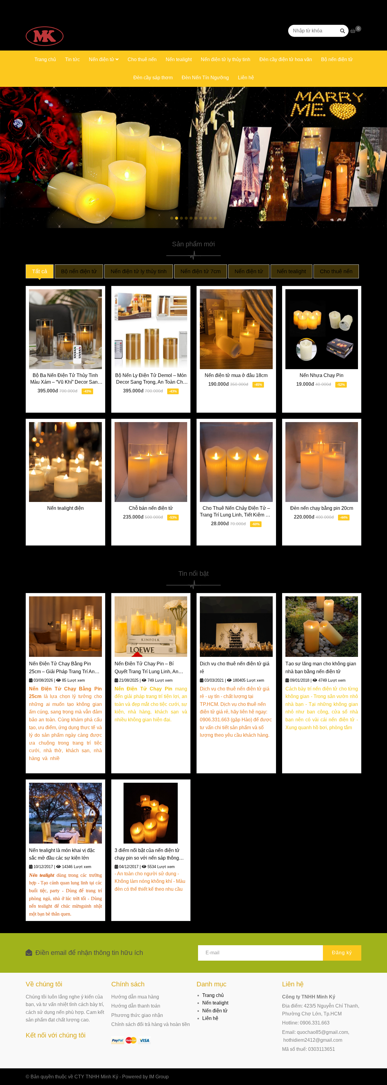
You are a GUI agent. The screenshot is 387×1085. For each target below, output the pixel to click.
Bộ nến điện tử (337, 59)
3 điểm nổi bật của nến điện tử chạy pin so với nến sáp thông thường (147, 855)
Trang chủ (45, 59)
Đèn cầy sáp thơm (153, 77)
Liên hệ (246, 77)
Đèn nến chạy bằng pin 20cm (321, 508)
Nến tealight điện (65, 508)
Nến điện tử (102, 59)
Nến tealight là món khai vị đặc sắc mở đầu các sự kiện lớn (62, 854)
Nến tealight (179, 59)
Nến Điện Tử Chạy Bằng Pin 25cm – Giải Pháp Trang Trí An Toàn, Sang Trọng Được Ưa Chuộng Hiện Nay (62, 668)
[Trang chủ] (44, 31)
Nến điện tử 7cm (200, 271)
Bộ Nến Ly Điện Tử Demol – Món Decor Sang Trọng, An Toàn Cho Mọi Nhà (151, 379)
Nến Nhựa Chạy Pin (321, 375)
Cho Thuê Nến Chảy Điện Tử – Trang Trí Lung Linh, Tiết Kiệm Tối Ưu (236, 512)
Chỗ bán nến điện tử (151, 508)
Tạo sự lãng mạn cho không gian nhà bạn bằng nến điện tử (320, 667)
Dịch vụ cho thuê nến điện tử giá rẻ (234, 667)
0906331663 (98, 5)
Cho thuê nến (142, 59)
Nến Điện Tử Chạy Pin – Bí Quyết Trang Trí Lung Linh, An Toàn (146, 668)
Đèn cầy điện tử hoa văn (285, 59)
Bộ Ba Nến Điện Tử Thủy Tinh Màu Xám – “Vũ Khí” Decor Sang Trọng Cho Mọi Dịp (65, 379)
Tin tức (72, 59)
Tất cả (39, 271)
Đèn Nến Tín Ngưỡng (205, 77)
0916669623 (65, 5)
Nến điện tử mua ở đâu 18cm (236, 375)
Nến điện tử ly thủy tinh (225, 59)
